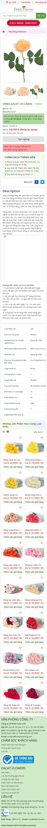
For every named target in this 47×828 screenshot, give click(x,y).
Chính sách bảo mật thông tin (13, 744)
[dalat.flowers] (23, 8)
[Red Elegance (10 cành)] (34, 622)
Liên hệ (4, 751)
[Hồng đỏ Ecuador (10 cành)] (34, 692)
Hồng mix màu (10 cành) (11, 635)
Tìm (42, 15)
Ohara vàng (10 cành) (10, 495)
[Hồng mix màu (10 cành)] (13, 622)
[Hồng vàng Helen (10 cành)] (34, 447)
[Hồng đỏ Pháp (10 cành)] (13, 692)
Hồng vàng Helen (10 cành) (34, 460)
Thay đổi (27, 119)
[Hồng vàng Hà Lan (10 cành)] (13, 447)
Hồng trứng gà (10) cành (33, 600)
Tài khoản (25, 2)
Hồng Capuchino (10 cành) (12, 530)
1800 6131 (23, 23)
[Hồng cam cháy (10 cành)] (13, 552)
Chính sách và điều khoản (12, 782)
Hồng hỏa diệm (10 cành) (33, 530)
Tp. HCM (12, 2)
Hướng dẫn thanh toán (10, 748)
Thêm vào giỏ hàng (13, 466)
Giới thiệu (5, 772)
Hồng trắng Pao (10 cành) (34, 495)
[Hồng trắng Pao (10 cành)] (34, 482)
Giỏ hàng (40, 2)
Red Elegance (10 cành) (32, 635)
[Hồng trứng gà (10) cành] (34, 587)
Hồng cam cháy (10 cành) (12, 565)
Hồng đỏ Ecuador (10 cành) (33, 705)
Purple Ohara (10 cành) (11, 670)
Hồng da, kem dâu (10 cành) (11, 600)
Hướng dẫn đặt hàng (10, 779)
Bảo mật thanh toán (10, 786)
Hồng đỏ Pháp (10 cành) (11, 705)
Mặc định (38, 432)
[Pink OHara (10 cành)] (34, 657)
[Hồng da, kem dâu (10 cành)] (13, 587)
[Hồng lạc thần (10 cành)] (34, 552)
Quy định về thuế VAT (10, 793)
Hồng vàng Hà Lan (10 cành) (11, 460)
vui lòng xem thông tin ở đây (26, 171)
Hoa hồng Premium (17, 31)
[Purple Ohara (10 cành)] (13, 657)
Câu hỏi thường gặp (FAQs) (12, 776)
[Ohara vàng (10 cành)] (13, 482)
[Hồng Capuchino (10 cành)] (13, 517)
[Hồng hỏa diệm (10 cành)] (34, 517)
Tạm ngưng (23, 139)
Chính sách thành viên (10, 789)
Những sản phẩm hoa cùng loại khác (22, 425)
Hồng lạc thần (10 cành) (33, 565)
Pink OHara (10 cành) (31, 670)
